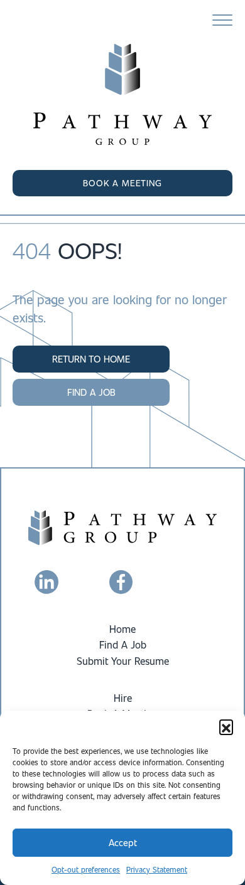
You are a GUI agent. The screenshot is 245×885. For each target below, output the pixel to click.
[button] (226, 726)
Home (122, 628)
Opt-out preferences (86, 869)
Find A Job (122, 644)
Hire (123, 697)
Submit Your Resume (123, 660)
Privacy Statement (156, 869)
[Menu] (222, 20)
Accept (123, 842)
